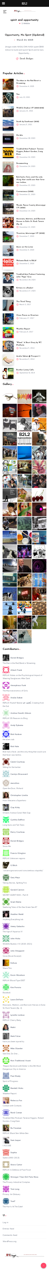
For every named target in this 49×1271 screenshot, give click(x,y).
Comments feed (10, 1235)
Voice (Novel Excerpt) (12, 956)
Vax (17, 94)
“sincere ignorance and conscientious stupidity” (23, 870)
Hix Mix (19, 135)
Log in (5, 1222)
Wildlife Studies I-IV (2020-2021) (30, 108)
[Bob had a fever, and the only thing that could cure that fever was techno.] (8, 180)
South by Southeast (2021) (27, 121)
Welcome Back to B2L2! (26, 260)
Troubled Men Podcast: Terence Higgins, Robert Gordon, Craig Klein (29, 151)
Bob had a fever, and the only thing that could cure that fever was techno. (30, 179)
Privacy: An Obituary (11, 1194)
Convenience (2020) (25, 191)
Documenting (22, 163)
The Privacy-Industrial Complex (16, 1182)
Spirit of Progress (10, 1081)
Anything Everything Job (13, 919)
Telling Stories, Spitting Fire (15, 883)
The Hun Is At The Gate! (13, 1206)
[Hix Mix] (8, 138)
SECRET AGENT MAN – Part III (15, 895)
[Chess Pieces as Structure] (8, 318)
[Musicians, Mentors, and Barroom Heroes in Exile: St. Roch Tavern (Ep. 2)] (8, 222)
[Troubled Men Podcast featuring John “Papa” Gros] (8, 277)
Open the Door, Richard (13, 788)
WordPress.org (9, 1241)
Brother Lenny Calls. (25, 370)
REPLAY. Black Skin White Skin (16, 1133)
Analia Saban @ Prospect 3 (28, 356)
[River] (24, 453)
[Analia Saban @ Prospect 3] (8, 359)
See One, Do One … (11, 1054)
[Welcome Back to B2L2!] (8, 264)
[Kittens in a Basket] (8, 291)
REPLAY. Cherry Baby (12, 1020)
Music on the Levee (24, 247)
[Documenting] (8, 167)
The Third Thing (23, 301)
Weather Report (23, 329)
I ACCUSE (7, 1145)
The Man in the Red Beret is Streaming (19, 663)
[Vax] (8, 97)
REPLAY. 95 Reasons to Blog (15, 718)
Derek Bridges (26, 59)
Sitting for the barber (12, 767)
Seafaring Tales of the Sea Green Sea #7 (20, 907)
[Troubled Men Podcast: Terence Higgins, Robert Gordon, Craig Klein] (8, 152)
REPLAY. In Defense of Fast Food (17, 1170)
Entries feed (8, 1228)
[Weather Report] (8, 332)
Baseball (6, 992)
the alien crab (8, 739)
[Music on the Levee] (8, 250)
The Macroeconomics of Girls (15, 691)
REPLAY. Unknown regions (14, 858)
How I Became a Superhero (14, 800)
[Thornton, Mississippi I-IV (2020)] (8, 236)
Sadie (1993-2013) (11, 1158)
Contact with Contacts (12, 1106)
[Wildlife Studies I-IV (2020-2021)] (8, 111)
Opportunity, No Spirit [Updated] (24, 35)
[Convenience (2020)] (8, 195)
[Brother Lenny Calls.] (8, 373)
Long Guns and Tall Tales (13, 825)
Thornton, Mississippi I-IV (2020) (30, 233)
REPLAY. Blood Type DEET (14, 980)
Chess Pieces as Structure (27, 315)
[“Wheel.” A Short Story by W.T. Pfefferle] (8, 346)
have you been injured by (13, 1041)
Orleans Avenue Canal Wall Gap (17, 813)
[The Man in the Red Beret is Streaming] (8, 84)
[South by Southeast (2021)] (8, 125)
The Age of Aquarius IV (12, 931)
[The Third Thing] (8, 305)
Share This (7, 968)
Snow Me (7, 846)
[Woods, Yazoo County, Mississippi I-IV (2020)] (8, 208)
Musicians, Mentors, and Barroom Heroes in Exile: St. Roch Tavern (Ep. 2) (30, 221)
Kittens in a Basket (24, 288)
